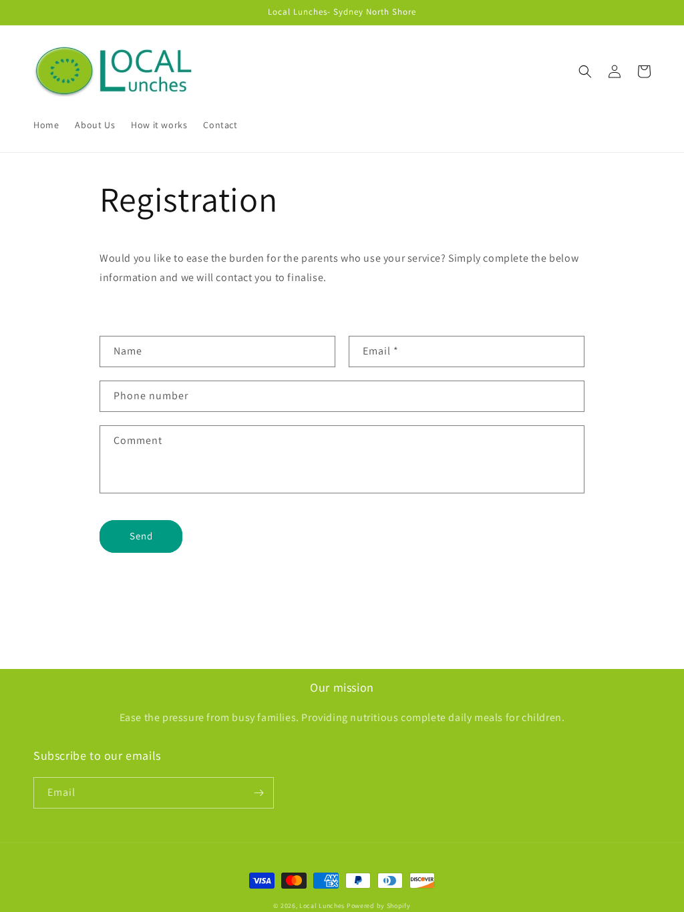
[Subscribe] (258, 793)
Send (141, 535)
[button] (585, 71)
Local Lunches (322, 905)
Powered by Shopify (379, 905)
